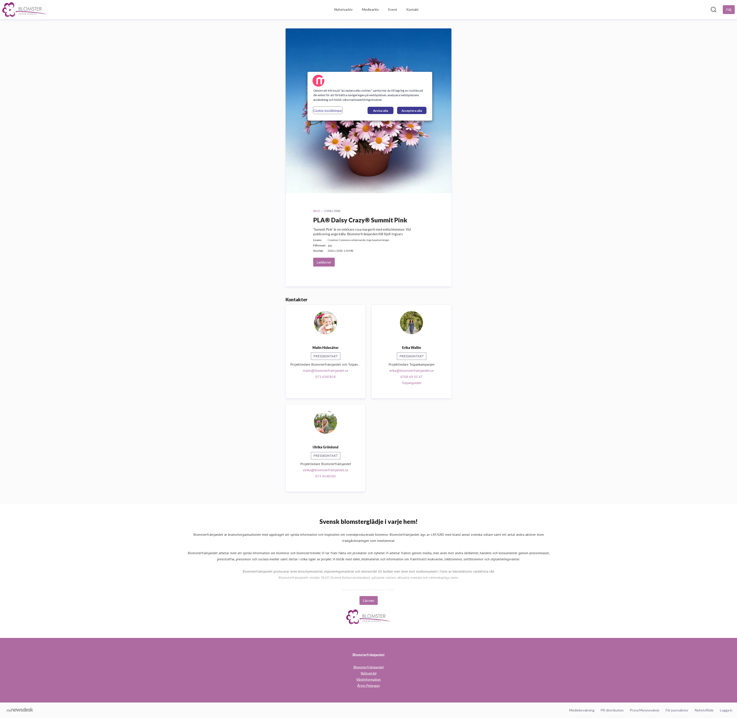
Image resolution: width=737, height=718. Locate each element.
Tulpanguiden (411, 383)
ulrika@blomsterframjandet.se (325, 470)
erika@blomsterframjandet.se (411, 370)
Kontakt (412, 9)
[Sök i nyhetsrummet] (714, 10)
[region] (369, 96)
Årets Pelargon (368, 685)
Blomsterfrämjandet (368, 667)
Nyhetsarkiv (343, 9)
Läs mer (368, 600)
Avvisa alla (380, 110)
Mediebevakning (581, 710)
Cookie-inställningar (327, 110)
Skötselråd (368, 673)
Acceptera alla (412, 110)
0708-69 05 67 (411, 376)
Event (392, 9)
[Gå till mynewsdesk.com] (20, 710)
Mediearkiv (370, 9)
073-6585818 (325, 376)
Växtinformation (368, 679)
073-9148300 (325, 476)
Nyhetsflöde (704, 710)
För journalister (676, 710)
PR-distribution (612, 710)
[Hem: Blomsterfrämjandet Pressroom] (24, 9)
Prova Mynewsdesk (644, 710)
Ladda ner (323, 262)
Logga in (726, 710)
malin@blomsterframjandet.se (325, 370)
